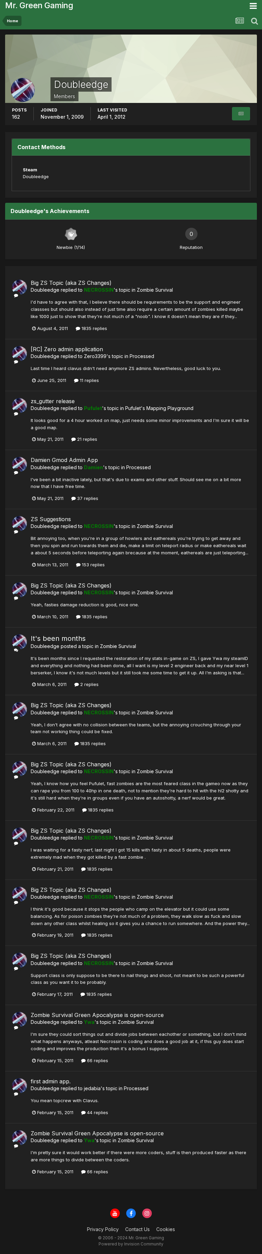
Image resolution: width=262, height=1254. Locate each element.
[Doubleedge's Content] (241, 113)
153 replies (93, 564)
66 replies (97, 1060)
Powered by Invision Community (131, 1243)
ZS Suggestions (51, 519)
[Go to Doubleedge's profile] (19, 287)
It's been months (58, 638)
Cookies (165, 1229)
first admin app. (51, 1081)
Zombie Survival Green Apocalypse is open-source (97, 1015)
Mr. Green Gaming (39, 5)
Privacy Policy (103, 1229)
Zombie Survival (155, 290)
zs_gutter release (53, 401)
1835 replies (93, 328)
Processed (142, 356)
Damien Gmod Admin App (64, 460)
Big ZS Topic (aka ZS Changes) (71, 282)
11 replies (88, 380)
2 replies (89, 684)
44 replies (97, 1112)
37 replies (87, 498)
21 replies (86, 439)
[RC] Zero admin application (67, 349)
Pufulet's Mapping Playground (159, 408)
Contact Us (137, 1229)
